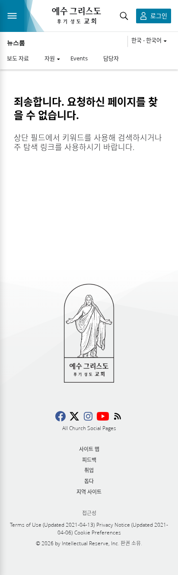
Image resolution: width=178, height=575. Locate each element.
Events (79, 58)
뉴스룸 (16, 43)
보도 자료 (18, 58)
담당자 (111, 58)
